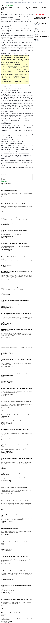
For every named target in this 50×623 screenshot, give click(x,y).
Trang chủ (3, 5)
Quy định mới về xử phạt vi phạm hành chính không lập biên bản (15, 570)
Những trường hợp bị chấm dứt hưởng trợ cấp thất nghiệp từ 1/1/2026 (16, 500)
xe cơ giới (11, 170)
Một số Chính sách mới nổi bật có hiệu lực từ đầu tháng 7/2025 (14, 556)
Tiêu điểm (7, 2)
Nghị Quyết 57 (24, 2)
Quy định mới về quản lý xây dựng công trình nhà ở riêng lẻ (14, 230)
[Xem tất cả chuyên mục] (45, 2)
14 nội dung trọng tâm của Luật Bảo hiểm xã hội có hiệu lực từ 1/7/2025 (16, 599)
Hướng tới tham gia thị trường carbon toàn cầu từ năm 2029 (14, 487)
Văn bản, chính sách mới (10, 5)
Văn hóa (33, 2)
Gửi (1, 180)
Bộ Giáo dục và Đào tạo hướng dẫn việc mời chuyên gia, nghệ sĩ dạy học (16, 401)
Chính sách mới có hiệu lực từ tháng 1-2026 (10, 344)
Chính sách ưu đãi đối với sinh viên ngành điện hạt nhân (13, 287)
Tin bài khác (4, 181)
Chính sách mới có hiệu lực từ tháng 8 (9, 190)
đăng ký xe (4, 170)
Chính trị (19, 2)
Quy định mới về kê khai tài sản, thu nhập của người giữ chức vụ (15, 300)
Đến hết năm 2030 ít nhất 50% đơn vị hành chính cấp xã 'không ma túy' (16, 388)
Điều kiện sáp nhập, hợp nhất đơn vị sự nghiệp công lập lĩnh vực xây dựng (41, 38)
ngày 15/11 (20, 170)
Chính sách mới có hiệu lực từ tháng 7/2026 (10, 217)
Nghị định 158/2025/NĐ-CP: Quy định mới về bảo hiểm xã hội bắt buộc (16, 585)
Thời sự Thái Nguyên (13, 2)
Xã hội (36, 2)
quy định (8, 170)
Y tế (39, 2)
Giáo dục (42, 2)
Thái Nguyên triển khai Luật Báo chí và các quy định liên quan (14, 203)
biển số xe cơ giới (15, 170)
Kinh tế (29, 2)
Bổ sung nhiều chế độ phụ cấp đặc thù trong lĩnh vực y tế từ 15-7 (15, 243)
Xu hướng (40, 14)
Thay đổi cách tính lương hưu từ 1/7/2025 (10, 528)
